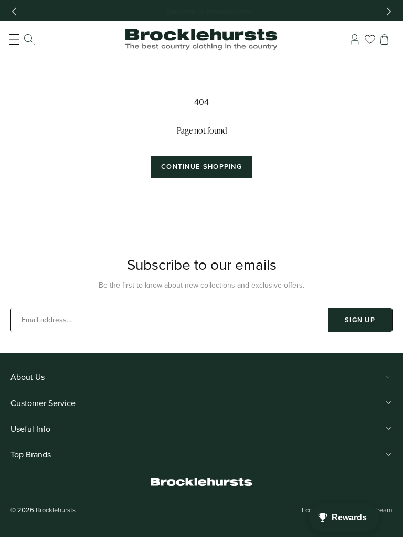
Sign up (360, 320)
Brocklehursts (56, 509)
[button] (22, 39)
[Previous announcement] (14, 11)
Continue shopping (201, 166)
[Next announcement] (388, 11)
